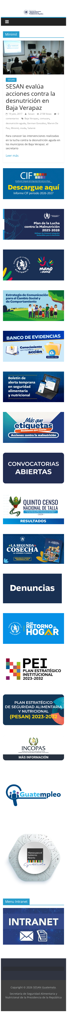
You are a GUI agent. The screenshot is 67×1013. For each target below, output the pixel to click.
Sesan (31, 113)
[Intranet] (33, 910)
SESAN (11, 79)
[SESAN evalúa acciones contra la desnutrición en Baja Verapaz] (33, 43)
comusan (44, 118)
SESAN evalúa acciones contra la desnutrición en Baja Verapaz (30, 97)
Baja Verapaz (31, 118)
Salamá (31, 128)
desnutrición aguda (16, 123)
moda (23, 128)
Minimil (15, 128)
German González (36, 123)
